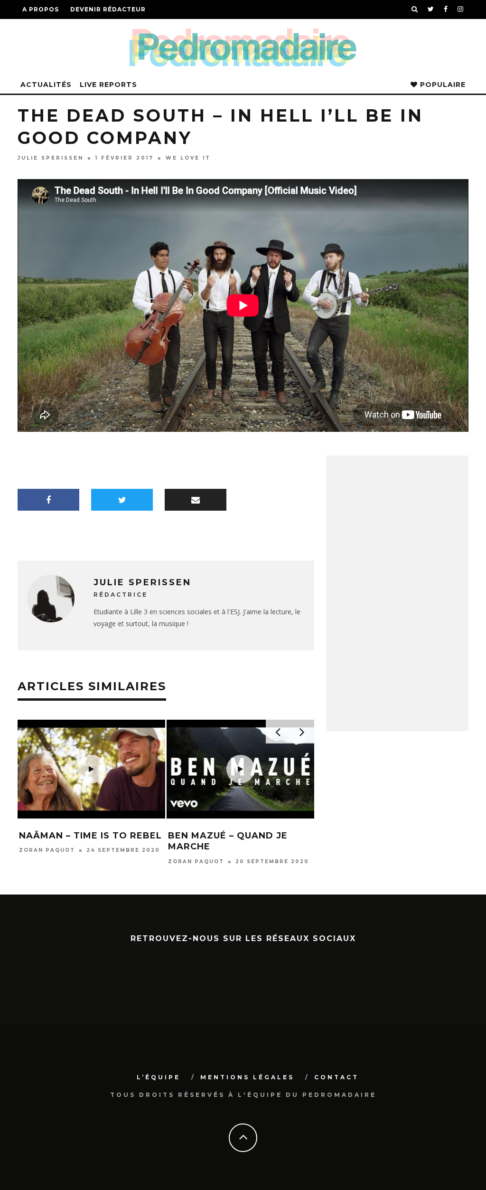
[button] (93, 769)
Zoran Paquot (49, 861)
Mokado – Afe (207, 835)
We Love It (188, 158)
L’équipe (158, 1077)
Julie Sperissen (51, 158)
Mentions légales (247, 1077)
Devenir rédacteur (108, 9)
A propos (40, 9)
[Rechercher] (414, 9)
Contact (336, 1077)
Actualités (46, 84)
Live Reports (108, 84)
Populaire (442, 84)
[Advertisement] (397, 662)
